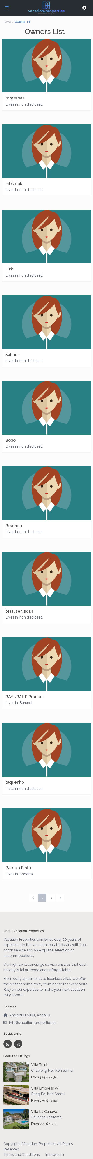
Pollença (38, 1117)
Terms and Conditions (21, 1154)
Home (7, 21)
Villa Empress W (44, 1088)
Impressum (54, 1154)
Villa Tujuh (39, 1065)
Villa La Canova (44, 1111)
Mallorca (54, 1117)
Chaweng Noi (42, 1070)
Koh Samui (64, 1070)
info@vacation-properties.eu (32, 1022)
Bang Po (38, 1094)
